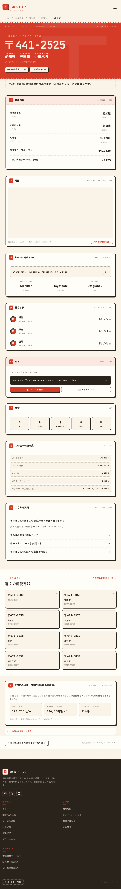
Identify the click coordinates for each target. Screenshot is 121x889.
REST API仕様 (9, 815)
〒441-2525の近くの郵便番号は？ (29, 551)
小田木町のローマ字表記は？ (26, 543)
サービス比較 (9, 821)
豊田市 (44, 18)
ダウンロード (9, 839)
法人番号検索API (10, 861)
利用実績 (7, 827)
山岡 (20, 341)
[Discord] (5, 793)
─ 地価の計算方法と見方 (20, 731)
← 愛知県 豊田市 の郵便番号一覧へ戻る (26, 742)
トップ (6, 808)
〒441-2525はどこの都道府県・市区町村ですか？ (37, 520)
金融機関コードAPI (11, 855)
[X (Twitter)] (12, 793)
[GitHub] (19, 793)
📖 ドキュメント (86, 389)
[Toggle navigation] (115, 6)
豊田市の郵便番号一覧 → (104, 578)
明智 (20, 317)
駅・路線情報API (10, 868)
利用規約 (67, 808)
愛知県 (32, 18)
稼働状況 (7, 833)
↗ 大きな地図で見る (102, 242)
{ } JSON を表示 (35, 389)
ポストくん (113, 882)
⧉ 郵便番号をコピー (16, 69)
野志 (20, 329)
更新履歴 (67, 827)
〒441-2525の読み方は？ (24, 535)
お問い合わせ (69, 821)
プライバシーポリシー (73, 815)
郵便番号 (19, 18)
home (7, 18)
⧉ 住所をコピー (39, 69)
